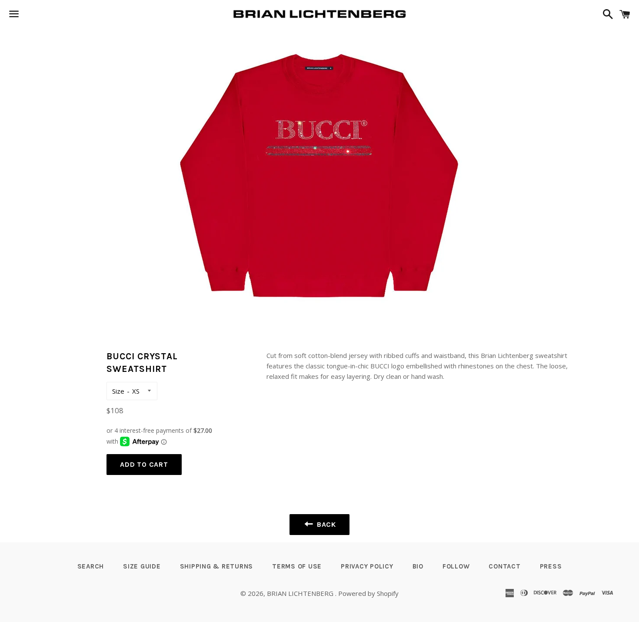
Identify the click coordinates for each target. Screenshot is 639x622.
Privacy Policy (367, 566)
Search (90, 566)
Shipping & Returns (216, 566)
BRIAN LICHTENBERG (301, 593)
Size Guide (142, 566)
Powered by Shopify (368, 593)
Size (118, 391)
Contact (504, 566)
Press (551, 566)
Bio (418, 566)
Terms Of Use (297, 566)
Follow (456, 566)
